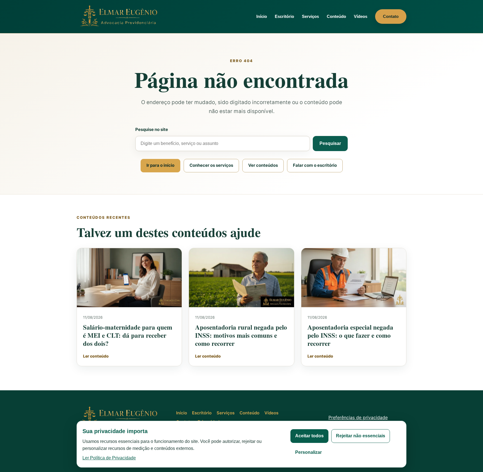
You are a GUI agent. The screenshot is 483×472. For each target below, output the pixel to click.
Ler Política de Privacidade (109, 457)
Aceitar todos (309, 435)
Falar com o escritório (315, 165)
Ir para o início (160, 165)
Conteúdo (336, 16)
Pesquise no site (151, 129)
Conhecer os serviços (211, 165)
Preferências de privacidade (358, 417)
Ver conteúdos (263, 165)
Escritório (284, 16)
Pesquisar (330, 143)
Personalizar (308, 452)
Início (261, 16)
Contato (391, 16)
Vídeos (360, 16)
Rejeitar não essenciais (360, 435)
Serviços (310, 16)
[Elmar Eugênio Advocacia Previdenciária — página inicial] (120, 16)
